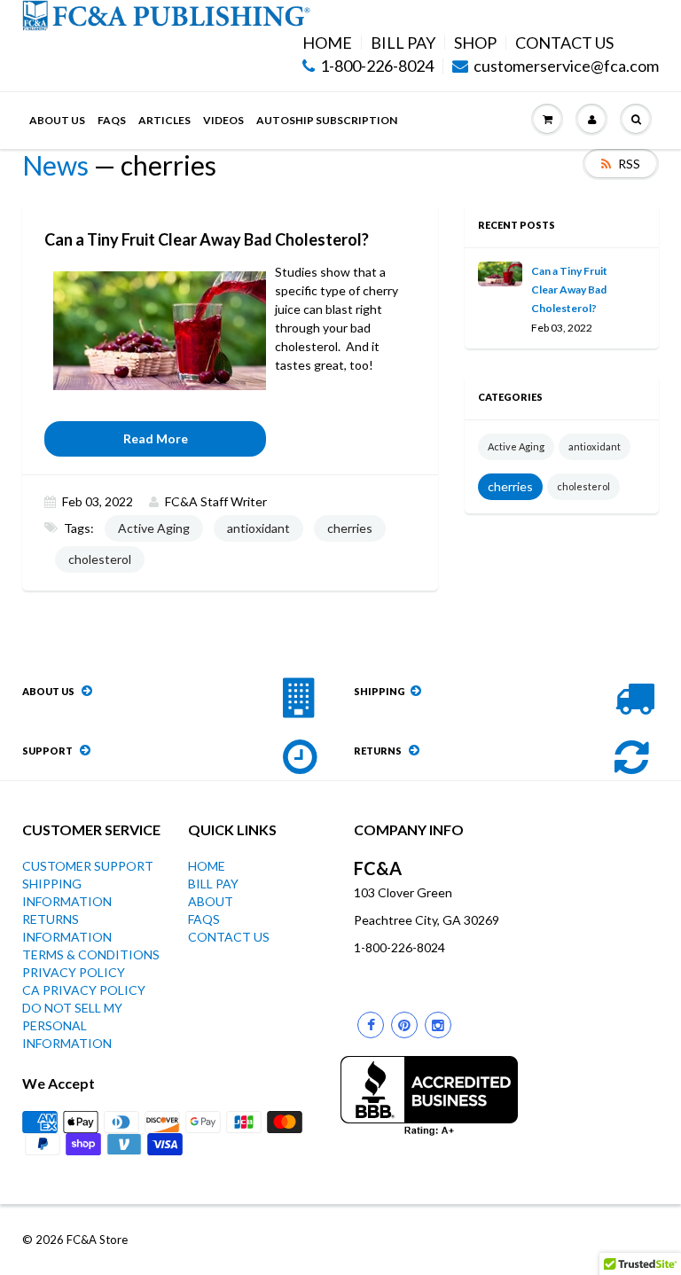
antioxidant (258, 528)
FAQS (112, 120)
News (55, 165)
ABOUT (210, 901)
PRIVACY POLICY (73, 972)
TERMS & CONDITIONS (91, 954)
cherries (349, 528)
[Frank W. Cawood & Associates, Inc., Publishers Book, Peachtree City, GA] (429, 1096)
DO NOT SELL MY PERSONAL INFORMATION (72, 1025)
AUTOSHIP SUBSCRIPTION (326, 120)
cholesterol (99, 559)
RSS (629, 163)
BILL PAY (403, 42)
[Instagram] (438, 1025)
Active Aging (154, 528)
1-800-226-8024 (377, 66)
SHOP (475, 42)
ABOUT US (57, 120)
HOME (327, 42)
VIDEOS (223, 120)
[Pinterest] (404, 1025)
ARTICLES (164, 120)
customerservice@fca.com (566, 66)
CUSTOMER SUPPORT (87, 865)
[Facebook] (370, 1025)
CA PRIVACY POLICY (83, 989)
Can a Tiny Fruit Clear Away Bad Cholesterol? (569, 289)
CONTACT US (564, 42)
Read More (155, 438)
